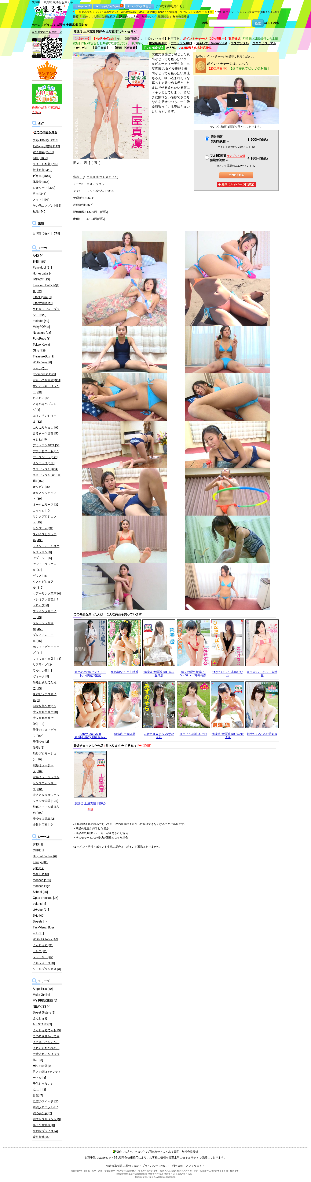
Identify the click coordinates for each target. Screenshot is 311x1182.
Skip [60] (38, 915)
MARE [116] (41, 874)
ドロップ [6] (41, 605)
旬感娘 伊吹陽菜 (124, 734)
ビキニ (48, 24)
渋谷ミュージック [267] (43, 768)
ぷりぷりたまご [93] (46, 427)
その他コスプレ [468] (47, 205)
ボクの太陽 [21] (43, 1065)
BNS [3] (38, 844)
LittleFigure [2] (42, 297)
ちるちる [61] (42, 398)
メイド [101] (41, 199)
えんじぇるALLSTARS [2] (42, 1021)
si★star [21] (41, 909)
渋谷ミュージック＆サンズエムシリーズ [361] (46, 783)
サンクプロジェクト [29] (44, 519)
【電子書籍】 (100, 48)
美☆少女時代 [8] (44, 1125)
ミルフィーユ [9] (44, 963)
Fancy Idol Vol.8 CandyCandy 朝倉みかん (90, 735)
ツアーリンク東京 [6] (47, 593)
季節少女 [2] (41, 741)
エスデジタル (240, 43)
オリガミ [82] (42, 486)
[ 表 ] (85, 162)
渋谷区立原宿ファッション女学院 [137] (46, 798)
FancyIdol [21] (42, 267)
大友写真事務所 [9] (45, 712)
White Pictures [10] (45, 939)
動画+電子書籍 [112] (46, 146)
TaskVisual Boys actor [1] (44, 930)
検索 (205, 23)
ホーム (36, 24)
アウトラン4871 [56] (46, 445)
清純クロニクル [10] (46, 1107)
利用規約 (177, 1166)
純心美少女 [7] (42, 1113)
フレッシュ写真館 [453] (43, 626)
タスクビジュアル (264, 43)
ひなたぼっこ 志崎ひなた (227, 673)
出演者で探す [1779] (46, 233)
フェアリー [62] (43, 957)
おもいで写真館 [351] (47, 380)
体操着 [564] (41, 181)
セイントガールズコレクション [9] (46, 549)
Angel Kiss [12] (43, 988)
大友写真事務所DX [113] (43, 721)
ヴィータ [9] (41, 676)
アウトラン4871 (181, 43)
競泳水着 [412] (42, 170)
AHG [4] (38, 255)
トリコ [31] (40, 951)
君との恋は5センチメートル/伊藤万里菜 (90, 673)
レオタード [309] (44, 187)
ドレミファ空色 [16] (46, 599)
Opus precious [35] (45, 897)
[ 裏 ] (96, 162)
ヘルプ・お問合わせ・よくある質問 (157, 1151)
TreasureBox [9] (43, 356)
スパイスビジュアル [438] (44, 537)
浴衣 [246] (39, 193)
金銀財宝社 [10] (43, 824)
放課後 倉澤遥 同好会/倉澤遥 (228, 735)
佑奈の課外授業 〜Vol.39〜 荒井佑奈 (193, 673)
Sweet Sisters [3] (44, 1012)
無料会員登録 (181, 16)
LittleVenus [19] (43, 303)
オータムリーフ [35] (46, 504)
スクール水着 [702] (45, 164)
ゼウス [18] (40, 575)
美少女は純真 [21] (44, 818)
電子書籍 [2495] (43, 152)
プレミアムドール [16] (43, 638)
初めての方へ (130, 16)
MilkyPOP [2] (41, 326)
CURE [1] (39, 850)
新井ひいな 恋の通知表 (262, 734)
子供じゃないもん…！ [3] (43, 1086)
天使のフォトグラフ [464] (44, 732)
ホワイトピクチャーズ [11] (46, 649)
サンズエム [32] (43, 528)
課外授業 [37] (42, 1137)
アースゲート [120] (45, 457)
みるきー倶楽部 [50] (46, 433)
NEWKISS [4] (41, 1006)
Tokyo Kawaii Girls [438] (41, 347)
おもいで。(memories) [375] (44, 371)
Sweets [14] (40, 921)
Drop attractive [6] (45, 856)
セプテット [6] (42, 558)
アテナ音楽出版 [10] (46, 451)
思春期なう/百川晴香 (124, 672)
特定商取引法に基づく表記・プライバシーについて (137, 1166)
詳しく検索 (271, 23)
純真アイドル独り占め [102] (46, 809)
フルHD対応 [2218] (45, 140)
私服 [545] (39, 211)
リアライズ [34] (43, 664)
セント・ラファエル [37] (44, 566)
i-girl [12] (38, 868)
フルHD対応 (95, 191)
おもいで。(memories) (211, 43)
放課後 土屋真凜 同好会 (90, 803)
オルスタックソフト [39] (44, 495)
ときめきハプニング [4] (44, 406)
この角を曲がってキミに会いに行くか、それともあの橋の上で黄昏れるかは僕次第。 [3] (46, 1048)
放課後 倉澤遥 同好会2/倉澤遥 (158, 673)
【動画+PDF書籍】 (126, 48)
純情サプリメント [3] (47, 1119)
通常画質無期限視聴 (220, 138)
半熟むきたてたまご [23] (44, 685)
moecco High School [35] (41, 889)
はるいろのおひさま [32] (44, 418)
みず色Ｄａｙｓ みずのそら (159, 735)
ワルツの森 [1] (42, 670)
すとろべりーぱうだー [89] (46, 389)
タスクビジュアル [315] (43, 584)
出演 (78, 177)
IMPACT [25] (41, 279)
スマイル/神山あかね (193, 734)
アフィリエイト (195, 1166)
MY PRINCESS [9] (45, 1000)
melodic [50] (41, 321)
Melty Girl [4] (41, 994)
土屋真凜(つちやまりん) (102, 177)
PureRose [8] (41, 338)
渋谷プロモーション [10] (44, 756)
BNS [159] (39, 261)
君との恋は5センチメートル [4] (47, 1074)
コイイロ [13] (42, 510)
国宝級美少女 (158, 43)
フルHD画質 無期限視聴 (227, 157)
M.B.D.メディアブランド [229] (46, 312)
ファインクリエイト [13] (44, 614)
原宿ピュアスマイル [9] (44, 697)
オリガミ (82, 48)
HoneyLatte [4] (42, 273)
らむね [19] (40, 439)
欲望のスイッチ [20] (46, 1101)
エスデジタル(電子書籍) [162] (47, 478)
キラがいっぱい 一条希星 (262, 673)
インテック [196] (44, 463)
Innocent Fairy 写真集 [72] (46, 288)
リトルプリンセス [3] (47, 969)
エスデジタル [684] (45, 469)
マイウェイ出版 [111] (47, 658)
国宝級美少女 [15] (44, 706)
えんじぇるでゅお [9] (47, 1030)
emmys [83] (40, 862)
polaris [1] (39, 903)
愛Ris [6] (38, 747)
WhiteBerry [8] (42, 362)
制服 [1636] (40, 158)
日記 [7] (38, 1095)
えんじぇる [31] (43, 945)
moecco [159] (42, 880)
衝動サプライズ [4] (45, 1131)
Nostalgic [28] (42, 332)
